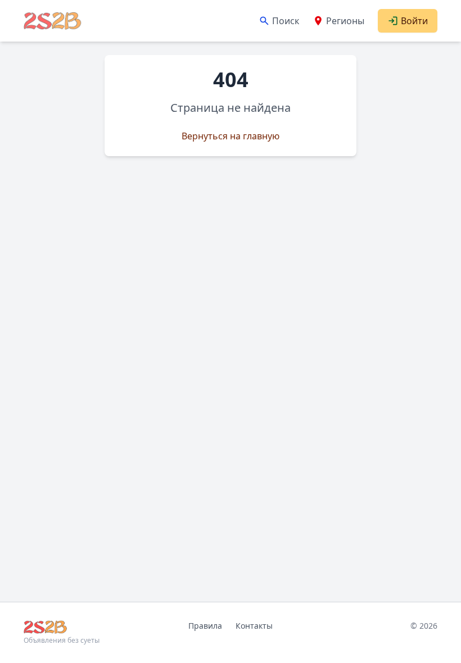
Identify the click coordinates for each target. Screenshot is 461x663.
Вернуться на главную (230, 136)
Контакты (254, 625)
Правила (205, 625)
